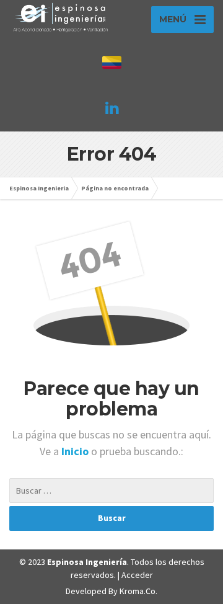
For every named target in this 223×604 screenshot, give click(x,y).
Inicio (76, 451)
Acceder (137, 574)
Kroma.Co (137, 591)
